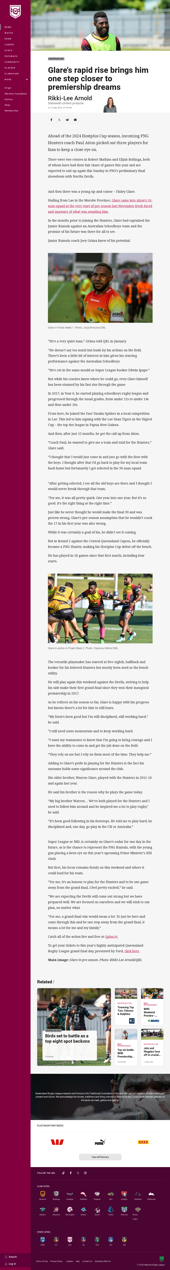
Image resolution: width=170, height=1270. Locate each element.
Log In (12, 1263)
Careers (69, 1261)
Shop (7, 104)
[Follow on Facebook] (70, 1173)
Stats (8, 50)
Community (12, 62)
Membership (11, 110)
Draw (8, 38)
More (8, 79)
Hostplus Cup (56, 59)
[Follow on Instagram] (85, 1173)
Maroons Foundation (16, 93)
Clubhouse (12, 73)
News (8, 27)
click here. (132, 951)
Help (78, 1261)
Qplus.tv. (111, 936)
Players (10, 68)
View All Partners (100, 1157)
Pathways (11, 56)
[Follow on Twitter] (78, 1173)
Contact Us (87, 1261)
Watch (9, 33)
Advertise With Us (103, 1261)
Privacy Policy (56, 1261)
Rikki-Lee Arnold (70, 98)
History (9, 99)
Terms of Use (42, 1261)
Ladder (9, 44)
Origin (8, 87)
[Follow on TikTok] (63, 1173)
